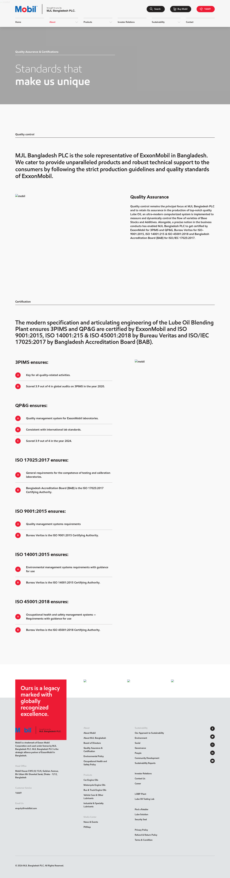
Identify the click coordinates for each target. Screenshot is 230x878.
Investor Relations (143, 773)
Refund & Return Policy (146, 834)
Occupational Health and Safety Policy (95, 763)
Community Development (147, 758)
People (138, 753)
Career (138, 783)
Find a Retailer (141, 809)
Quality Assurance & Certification (93, 750)
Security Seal (141, 819)
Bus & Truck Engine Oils (95, 790)
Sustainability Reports (145, 763)
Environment (141, 738)
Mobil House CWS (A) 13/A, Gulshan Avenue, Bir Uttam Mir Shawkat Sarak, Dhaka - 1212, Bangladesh (37, 774)
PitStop (87, 827)
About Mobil (90, 733)
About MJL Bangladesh (95, 738)
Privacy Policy (141, 829)
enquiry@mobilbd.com (26, 808)
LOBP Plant (140, 794)
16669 (18, 792)
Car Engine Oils (91, 780)
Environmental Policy (94, 756)
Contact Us (140, 778)
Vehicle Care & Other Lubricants (93, 797)
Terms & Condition (144, 840)
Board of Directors (92, 743)
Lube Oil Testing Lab (144, 799)
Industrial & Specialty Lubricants (94, 805)
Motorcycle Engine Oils (94, 785)
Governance (140, 748)
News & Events (91, 822)
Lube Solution (141, 814)
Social (137, 743)
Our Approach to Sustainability (149, 733)
